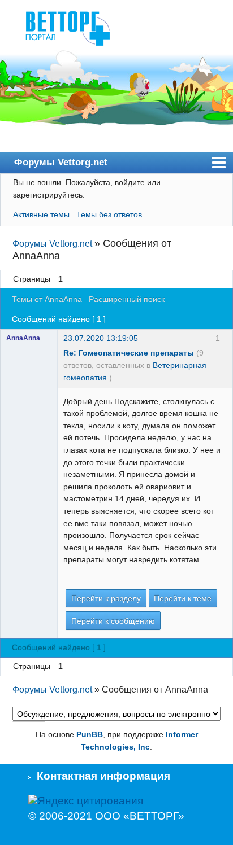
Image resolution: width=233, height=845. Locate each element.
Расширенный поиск (127, 299)
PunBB (89, 734)
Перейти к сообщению (113, 620)
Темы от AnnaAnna (47, 299)
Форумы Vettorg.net (60, 162)
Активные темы (41, 214)
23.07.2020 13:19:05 (100, 338)
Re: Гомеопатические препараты (128, 352)
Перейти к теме (183, 598)
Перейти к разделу (106, 598)
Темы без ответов (109, 214)
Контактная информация (103, 776)
